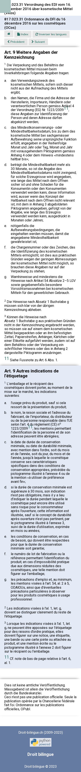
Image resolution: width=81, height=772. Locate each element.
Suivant (39, 41)
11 (66, 108)
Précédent (17, 41)
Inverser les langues (52, 34)
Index (24, 34)
